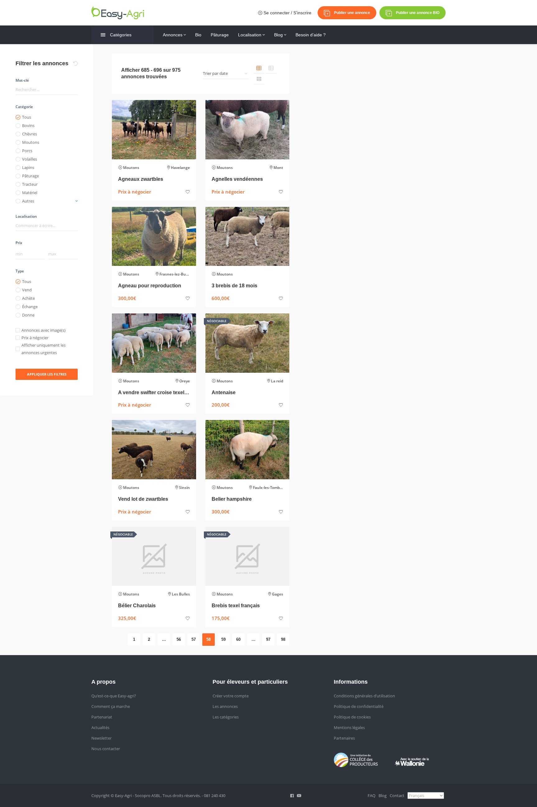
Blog (279, 34)
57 (193, 639)
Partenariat (101, 717)
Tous (26, 117)
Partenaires (344, 738)
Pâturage (220, 34)
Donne (28, 315)
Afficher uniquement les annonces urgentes (43, 348)
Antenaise (224, 392)
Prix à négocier (34, 337)
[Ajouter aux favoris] (188, 192)
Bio (198, 34)
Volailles (29, 159)
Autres (28, 201)
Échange (30, 306)
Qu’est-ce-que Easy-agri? (113, 696)
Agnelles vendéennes (237, 179)
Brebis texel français (236, 605)
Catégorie (24, 106)
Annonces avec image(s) (43, 330)
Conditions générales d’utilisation (364, 696)
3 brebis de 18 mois (234, 285)
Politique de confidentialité (358, 706)
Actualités (100, 727)
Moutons (30, 142)
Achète (28, 298)
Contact (397, 795)
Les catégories (226, 717)
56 (179, 639)
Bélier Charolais (137, 605)
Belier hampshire (232, 499)
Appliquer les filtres (47, 374)
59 (223, 639)
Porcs (27, 150)
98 (283, 639)
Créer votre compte (231, 696)
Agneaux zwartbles (140, 179)
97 (268, 639)
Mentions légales (349, 727)
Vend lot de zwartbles (143, 499)
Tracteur (30, 184)
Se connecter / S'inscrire (286, 12)
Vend (27, 290)
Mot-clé (22, 80)
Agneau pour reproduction (149, 285)
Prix (19, 242)
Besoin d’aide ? (311, 34)
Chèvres (29, 134)
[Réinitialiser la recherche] (75, 63)
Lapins (28, 167)
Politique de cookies (352, 717)
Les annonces (225, 706)
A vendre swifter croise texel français (154, 392)
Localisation (250, 34)
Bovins (28, 125)
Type (20, 271)
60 (238, 639)
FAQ (371, 795)
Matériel (29, 192)
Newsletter (101, 738)
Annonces (173, 34)
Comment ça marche (110, 706)
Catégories (120, 34)
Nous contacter (105, 748)
